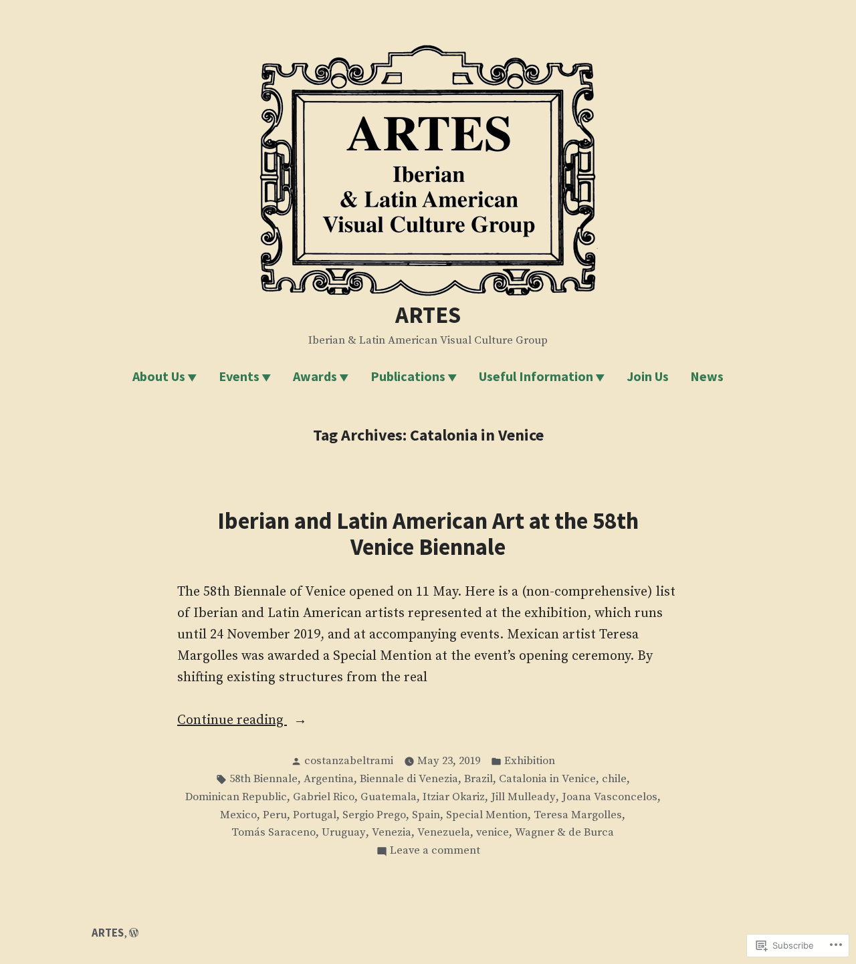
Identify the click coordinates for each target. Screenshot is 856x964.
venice (492, 833)
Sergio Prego (374, 815)
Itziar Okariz (454, 797)
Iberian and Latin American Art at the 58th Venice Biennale (428, 533)
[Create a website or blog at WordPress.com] (133, 933)
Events (239, 376)
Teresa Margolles (578, 815)
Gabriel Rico (323, 797)
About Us (158, 376)
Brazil (478, 779)
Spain (426, 815)
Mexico (238, 815)
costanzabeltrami (348, 761)
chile (614, 779)
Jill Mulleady (523, 797)
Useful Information (536, 376)
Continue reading (232, 721)
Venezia (391, 833)
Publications (407, 376)
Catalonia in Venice (547, 779)
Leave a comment (435, 851)
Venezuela (443, 833)
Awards (315, 376)
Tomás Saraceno (273, 833)
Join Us (648, 376)
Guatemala (388, 797)
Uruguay (344, 833)
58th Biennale (263, 779)
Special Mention (487, 815)
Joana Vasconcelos (609, 797)
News (707, 376)
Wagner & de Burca (564, 833)
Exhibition (529, 761)
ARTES (428, 314)
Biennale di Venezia (409, 779)
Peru (275, 815)
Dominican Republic (236, 797)
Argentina (329, 779)
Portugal (314, 815)
